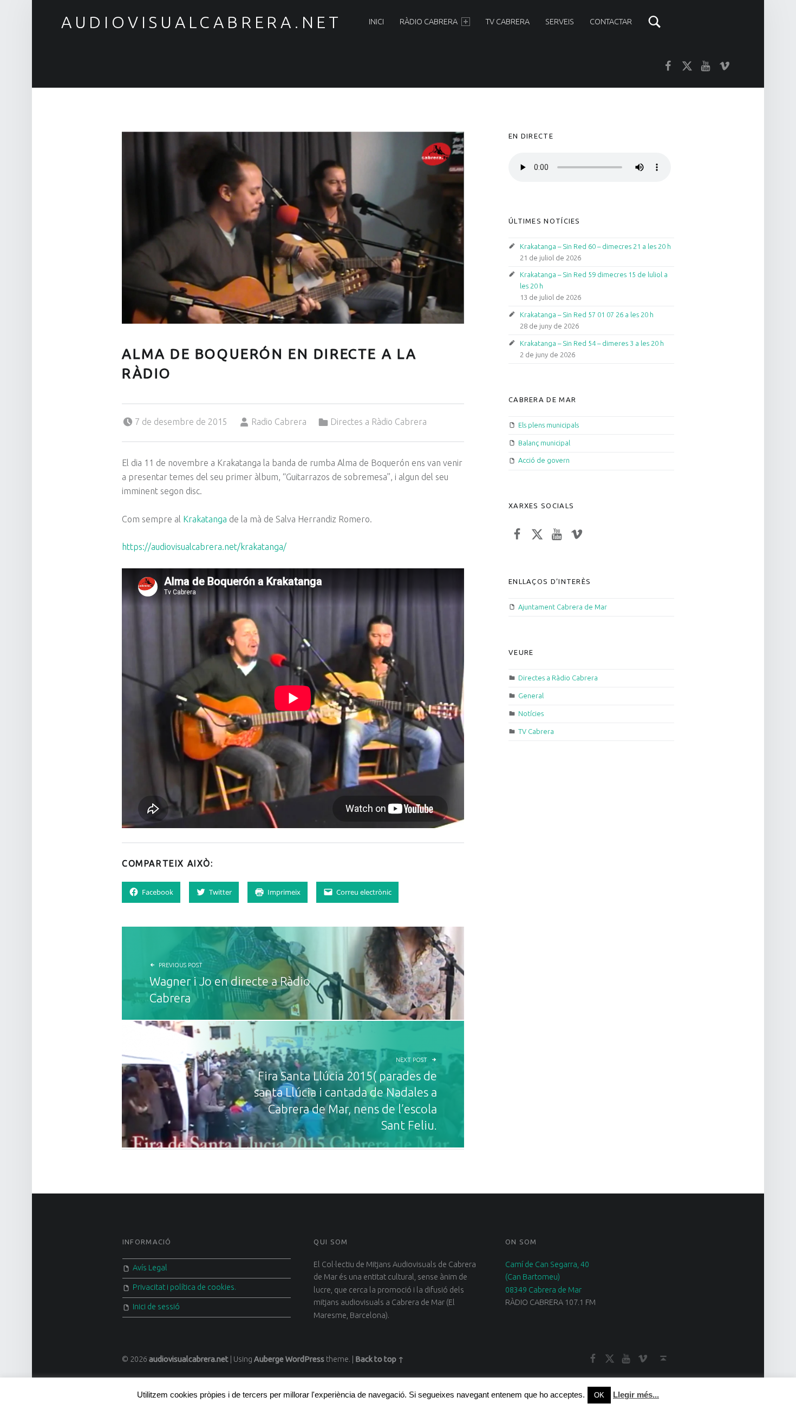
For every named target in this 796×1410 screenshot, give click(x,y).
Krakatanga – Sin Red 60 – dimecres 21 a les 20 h (595, 246)
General (531, 695)
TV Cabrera (508, 21)
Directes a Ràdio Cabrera (378, 422)
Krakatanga (205, 519)
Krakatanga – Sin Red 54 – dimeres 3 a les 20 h (592, 343)
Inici (376, 21)
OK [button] (599, 1395)
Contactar (611, 21)
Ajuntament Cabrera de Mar (562, 607)
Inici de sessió (156, 1306)
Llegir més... (636, 1394)
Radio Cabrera (278, 422)
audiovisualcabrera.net (201, 22)
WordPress (304, 1359)
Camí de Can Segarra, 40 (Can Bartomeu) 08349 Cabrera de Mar (547, 1277)
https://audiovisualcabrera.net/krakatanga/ (204, 547)
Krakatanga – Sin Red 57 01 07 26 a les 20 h (587, 314)
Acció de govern (544, 460)
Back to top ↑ (379, 1359)
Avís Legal (150, 1267)
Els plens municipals (548, 425)
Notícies (531, 713)
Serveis (559, 21)
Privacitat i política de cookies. (184, 1287)
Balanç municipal (544, 443)
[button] (293, 228)
